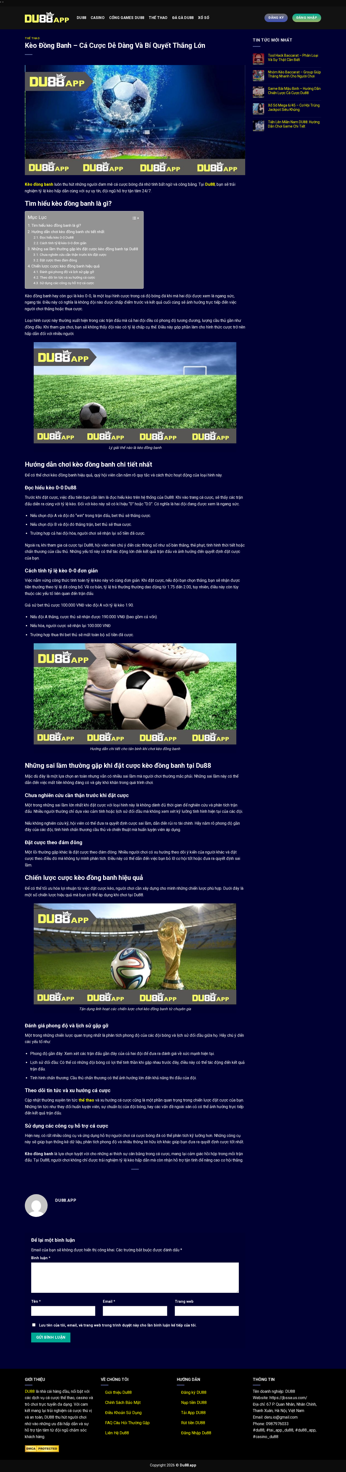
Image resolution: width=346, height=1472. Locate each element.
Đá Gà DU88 (183, 18)
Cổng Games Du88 (126, 18)
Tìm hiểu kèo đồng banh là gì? (56, 225)
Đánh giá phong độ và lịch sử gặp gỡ (67, 272)
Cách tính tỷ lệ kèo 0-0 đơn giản (63, 243)
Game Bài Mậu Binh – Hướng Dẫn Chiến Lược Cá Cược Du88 (294, 91)
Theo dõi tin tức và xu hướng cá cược (67, 277)
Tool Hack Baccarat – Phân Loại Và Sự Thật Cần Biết (293, 57)
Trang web (184, 1301)
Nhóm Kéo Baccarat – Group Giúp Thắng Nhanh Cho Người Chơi (294, 74)
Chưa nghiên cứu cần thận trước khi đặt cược (73, 255)
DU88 (30, 1391)
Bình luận (40, 1258)
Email (109, 1301)
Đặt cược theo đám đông (58, 260)
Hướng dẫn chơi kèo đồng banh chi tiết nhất (67, 232)
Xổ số (203, 18)
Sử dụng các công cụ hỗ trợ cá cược (67, 283)
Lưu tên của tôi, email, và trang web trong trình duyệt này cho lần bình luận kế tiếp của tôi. (118, 1325)
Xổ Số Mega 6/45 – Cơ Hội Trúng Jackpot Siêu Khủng (294, 107)
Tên (36, 1301)
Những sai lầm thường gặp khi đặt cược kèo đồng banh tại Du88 (84, 249)
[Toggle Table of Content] (132, 218)
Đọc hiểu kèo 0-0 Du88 (57, 237)
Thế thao (158, 18)
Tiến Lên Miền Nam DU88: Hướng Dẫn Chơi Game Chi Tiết (294, 124)
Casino (98, 18)
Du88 (81, 18)
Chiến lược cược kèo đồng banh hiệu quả (65, 266)
